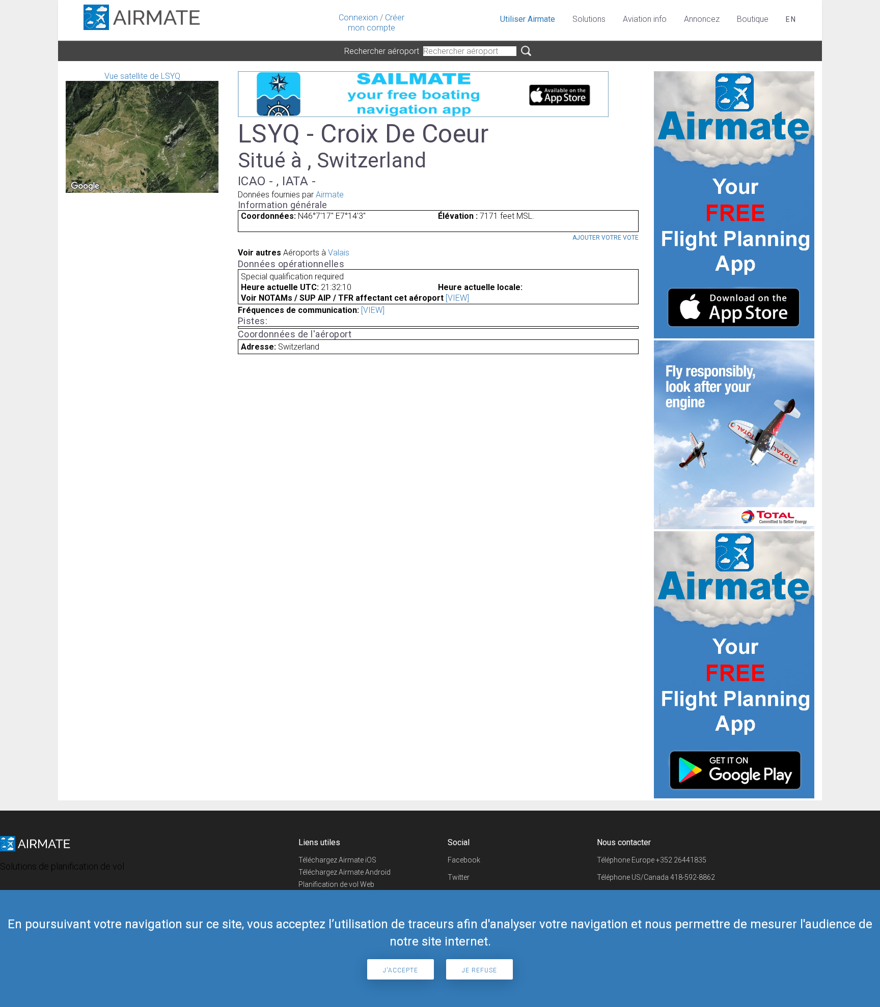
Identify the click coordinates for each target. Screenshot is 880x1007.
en (791, 19)
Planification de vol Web (336, 884)
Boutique (752, 19)
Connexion (358, 17)
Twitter (459, 877)
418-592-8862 (692, 877)
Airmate (330, 194)
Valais (338, 252)
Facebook (464, 860)
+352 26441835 (681, 860)
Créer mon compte (376, 23)
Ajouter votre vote (605, 237)
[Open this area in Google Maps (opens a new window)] (85, 186)
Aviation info (645, 19)
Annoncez (702, 19)
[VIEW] (457, 298)
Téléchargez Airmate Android (344, 872)
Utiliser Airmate (527, 19)
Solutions (589, 19)
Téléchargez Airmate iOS (337, 860)
